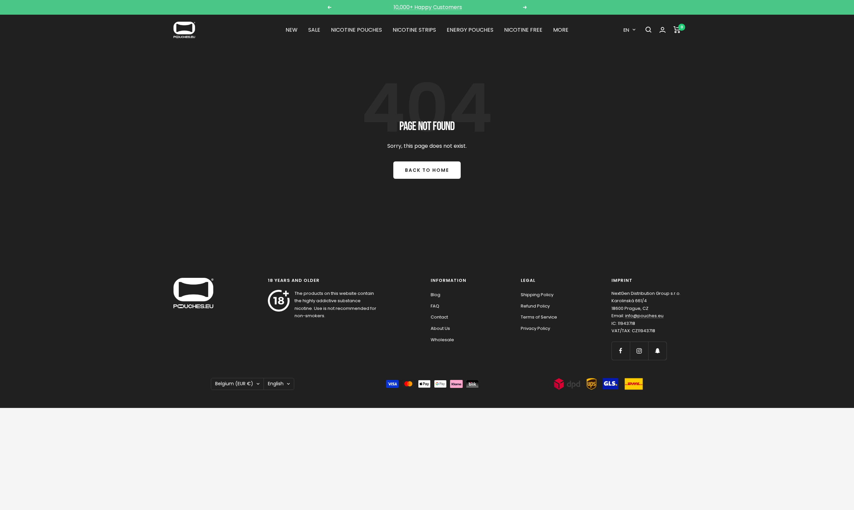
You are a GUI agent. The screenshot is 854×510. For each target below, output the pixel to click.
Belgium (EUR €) (234, 383)
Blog (435, 295)
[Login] (663, 30)
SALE (314, 30)
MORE (560, 30)
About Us (440, 328)
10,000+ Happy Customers (428, 7)
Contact (439, 317)
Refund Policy (535, 306)
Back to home (427, 170)
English (276, 383)
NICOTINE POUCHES (356, 30)
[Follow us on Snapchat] (657, 351)
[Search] (649, 30)
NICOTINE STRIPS (414, 30)
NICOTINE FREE (523, 30)
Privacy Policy (535, 328)
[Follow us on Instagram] (639, 351)
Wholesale (442, 340)
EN (626, 29)
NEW (292, 30)
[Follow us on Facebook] (620, 351)
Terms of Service (539, 317)
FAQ (435, 306)
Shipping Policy (537, 295)
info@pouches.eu (644, 316)
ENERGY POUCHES (470, 30)
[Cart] (677, 29)
